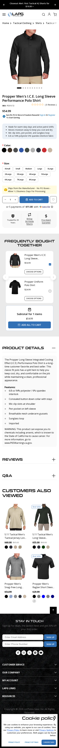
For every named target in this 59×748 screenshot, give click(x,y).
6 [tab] (32, 88)
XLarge (50, 168)
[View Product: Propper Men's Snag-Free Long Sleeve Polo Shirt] (15, 566)
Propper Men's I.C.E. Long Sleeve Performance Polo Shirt (35, 256)
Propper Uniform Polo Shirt (33, 283)
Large (39, 168)
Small (18, 168)
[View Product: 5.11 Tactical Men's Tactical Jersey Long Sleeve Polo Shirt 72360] (15, 517)
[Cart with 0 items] (55, 14)
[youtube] (41, 652)
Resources (8, 696)
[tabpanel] (29, 56)
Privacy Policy (13, 730)
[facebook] (18, 652)
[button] (29, 206)
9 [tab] (39, 88)
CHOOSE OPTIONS (33, 272)
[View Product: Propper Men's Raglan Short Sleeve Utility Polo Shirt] (43, 566)
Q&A (7, 476)
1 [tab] (19, 88)
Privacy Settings (46, 730)
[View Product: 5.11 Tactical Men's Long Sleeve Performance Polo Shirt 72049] (43, 517)
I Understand (48, 742)
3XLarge (20, 174)
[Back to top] (53, 610)
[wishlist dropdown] (53, 199)
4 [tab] (27, 88)
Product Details (23, 348)
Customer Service (13, 664)
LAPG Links (8, 688)
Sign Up (50, 637)
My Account (10, 680)
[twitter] (29, 652)
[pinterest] (35, 652)
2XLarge (8, 174)
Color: (6, 145)
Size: (5, 163)
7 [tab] (34, 88)
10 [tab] (41, 88)
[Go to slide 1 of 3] (55, 5)
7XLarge (20, 179)
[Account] (49, 14)
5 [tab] (30, 88)
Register (51, 115)
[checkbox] (50, 264)
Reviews (12, 460)
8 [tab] (37, 88)
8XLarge (32, 179)
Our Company (11, 672)
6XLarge (8, 179)
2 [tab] (23, 88)
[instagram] (23, 652)
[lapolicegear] (15, 14)
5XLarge (44, 174)
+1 (34, 601)
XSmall (7, 168)
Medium (28, 168)
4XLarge (32, 174)
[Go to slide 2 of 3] (4, 5)
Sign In (42, 115)
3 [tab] (25, 88)
